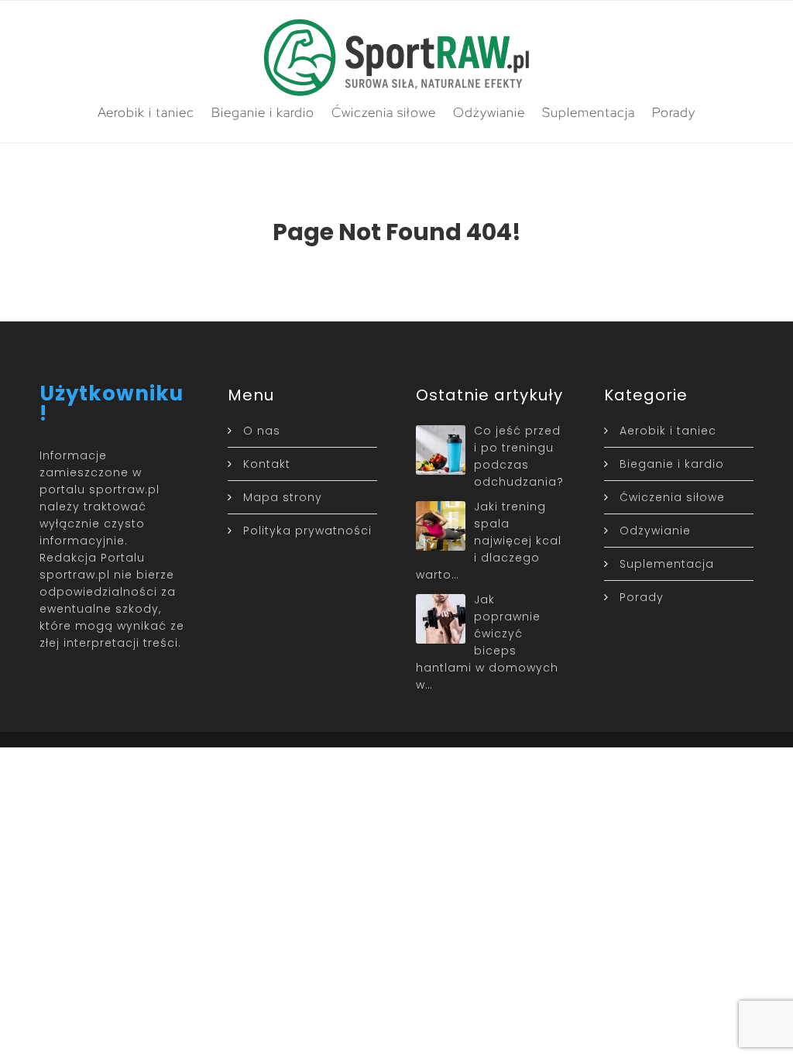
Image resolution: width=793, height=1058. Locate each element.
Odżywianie (489, 112)
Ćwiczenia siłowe (383, 112)
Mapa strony (282, 497)
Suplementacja (588, 112)
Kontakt (266, 464)
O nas (261, 430)
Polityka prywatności (307, 530)
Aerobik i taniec (146, 112)
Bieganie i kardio (262, 112)
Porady (673, 112)
